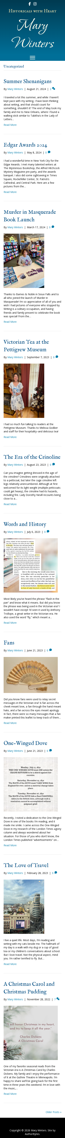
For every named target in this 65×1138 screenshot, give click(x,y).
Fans (9, 643)
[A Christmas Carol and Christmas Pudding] (31, 1032)
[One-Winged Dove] (31, 784)
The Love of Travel (26, 865)
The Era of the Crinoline (32, 457)
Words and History (25, 524)
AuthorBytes (32, 1134)
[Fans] (31, 674)
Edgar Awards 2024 (25, 145)
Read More (10, 125)
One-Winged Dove (25, 743)
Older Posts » (53, 1112)
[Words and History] (31, 565)
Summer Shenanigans (27, 81)
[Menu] (32, 58)
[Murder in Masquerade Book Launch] (24, 260)
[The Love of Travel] (24, 906)
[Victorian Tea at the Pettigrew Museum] (24, 390)
